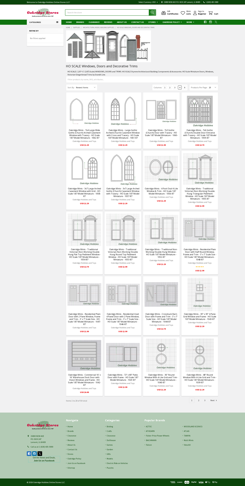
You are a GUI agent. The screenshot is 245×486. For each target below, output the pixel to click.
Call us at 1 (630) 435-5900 (42, 446)
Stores (152, 22)
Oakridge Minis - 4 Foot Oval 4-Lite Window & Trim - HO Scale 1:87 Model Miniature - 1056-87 (161, 191)
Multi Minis (188, 440)
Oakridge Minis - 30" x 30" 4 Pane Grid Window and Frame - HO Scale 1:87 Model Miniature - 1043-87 (199, 317)
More (189, 22)
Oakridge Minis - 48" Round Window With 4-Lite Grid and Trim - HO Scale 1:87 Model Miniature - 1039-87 (200, 378)
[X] (216, 22)
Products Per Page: (199, 87)
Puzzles (110, 467)
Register (202, 13)
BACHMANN (151, 440)
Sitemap (71, 467)
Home (69, 22)
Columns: (158, 87)
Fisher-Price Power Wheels (157, 435)
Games (110, 445)
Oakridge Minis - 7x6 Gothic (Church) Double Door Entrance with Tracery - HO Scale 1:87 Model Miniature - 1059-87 (199, 134)
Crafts (109, 431)
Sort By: (71, 87)
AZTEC (149, 426)
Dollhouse (111, 440)
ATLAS (186, 431)
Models (110, 458)
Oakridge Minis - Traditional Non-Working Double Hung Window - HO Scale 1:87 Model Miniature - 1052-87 (161, 253)
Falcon (149, 445)
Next (212, 400)
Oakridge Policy (171, 22)
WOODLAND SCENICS (193, 426)
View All (187, 445)
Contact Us (137, 22)
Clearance (94, 22)
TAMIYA (187, 435)
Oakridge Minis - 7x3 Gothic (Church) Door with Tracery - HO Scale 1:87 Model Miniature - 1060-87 (161, 134)
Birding (110, 426)
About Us (122, 22)
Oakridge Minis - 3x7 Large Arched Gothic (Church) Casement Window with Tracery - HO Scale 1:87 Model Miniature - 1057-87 (122, 192)
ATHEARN (150, 431)
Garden (110, 449)
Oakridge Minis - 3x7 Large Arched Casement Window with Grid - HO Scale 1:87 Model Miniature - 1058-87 (84, 192)
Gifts (109, 454)
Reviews (108, 22)
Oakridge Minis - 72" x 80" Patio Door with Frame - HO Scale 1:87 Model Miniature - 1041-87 (123, 377)
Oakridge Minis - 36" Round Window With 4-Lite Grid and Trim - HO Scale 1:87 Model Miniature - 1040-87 (161, 378)
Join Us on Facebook (76, 463)
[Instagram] (210, 22)
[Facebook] (205, 22)
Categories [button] (35, 22)
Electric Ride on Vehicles (117, 463)
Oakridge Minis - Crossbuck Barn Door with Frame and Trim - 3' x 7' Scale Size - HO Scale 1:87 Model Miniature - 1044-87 (161, 318)
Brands (80, 22)
